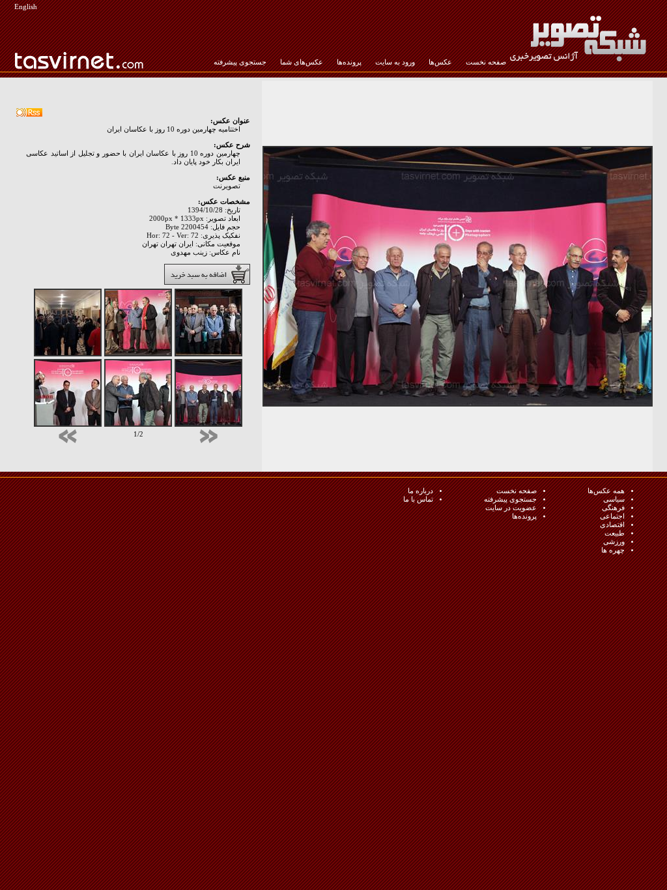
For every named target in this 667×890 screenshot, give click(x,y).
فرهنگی (613, 507)
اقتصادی (612, 524)
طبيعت (614, 533)
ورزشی (614, 541)
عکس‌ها (440, 62)
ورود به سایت (395, 62)
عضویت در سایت (511, 507)
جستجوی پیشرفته (240, 62)
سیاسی (614, 499)
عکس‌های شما (301, 62)
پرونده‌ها (349, 62)
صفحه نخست (486, 62)
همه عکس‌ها (606, 491)
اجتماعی (612, 516)
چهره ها (613, 550)
